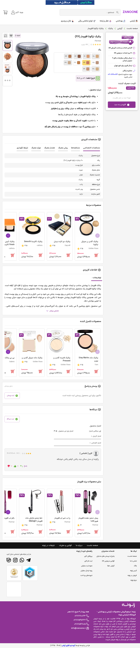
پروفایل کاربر (88, 556)
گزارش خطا (110, 566)
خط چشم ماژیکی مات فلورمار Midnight (33, 520)
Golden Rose (93, 248)
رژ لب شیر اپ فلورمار (62, 518)
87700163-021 (113, 74)
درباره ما (79, 545)
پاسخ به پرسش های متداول (105, 556)
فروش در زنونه (132, 575)
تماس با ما (133, 561)
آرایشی (119, 28)
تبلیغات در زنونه (48, 545)
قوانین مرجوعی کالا (108, 561)
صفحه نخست (132, 28)
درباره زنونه (133, 580)
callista (39, 245)
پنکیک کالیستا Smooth (33, 241)
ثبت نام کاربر (88, 561)
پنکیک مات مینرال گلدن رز (32, 357)
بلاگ (135, 566)
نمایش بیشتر (54, 311)
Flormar (98, 41)
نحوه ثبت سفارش (86, 566)
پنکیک (110, 28)
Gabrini (11, 361)
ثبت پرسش (10, 395)
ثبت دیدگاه (10, 419)
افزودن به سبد (120, 104)
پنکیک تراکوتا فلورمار (88, 36)
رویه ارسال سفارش (86, 570)
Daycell (67, 245)
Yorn (96, 364)
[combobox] (88, 12)
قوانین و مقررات (65, 545)
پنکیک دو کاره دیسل (62, 241)
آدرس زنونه (133, 570)
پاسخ (25, 466)
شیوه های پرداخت (86, 575)
